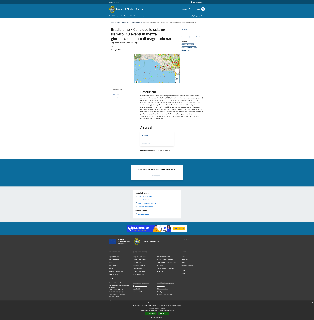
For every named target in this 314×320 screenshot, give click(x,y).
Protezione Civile (135, 22)
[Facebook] (188, 9)
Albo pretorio (161, 286)
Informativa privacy (162, 289)
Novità (118, 22)
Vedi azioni (193, 30)
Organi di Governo (114, 257)
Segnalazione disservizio (140, 286)
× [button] (312, 302)
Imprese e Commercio (139, 265)
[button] (157, 317)
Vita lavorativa (137, 263)
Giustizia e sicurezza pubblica (165, 260)
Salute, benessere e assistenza (165, 268)
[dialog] (157, 310)
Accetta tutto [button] (151, 313)
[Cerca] (203, 9)
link (173, 310)
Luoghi (183, 271)
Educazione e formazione (164, 257)
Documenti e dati (113, 274)
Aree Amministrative (115, 260)
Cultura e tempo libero (139, 260)
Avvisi (183, 263)
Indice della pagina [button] (117, 89)
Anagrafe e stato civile (139, 257)
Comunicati (125, 22)
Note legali (160, 292)
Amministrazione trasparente (165, 283)
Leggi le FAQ (136, 289)
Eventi (183, 274)
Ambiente (160, 265)
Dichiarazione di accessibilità (165, 295)
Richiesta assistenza (138, 292)
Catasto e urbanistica (139, 271)
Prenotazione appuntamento (141, 283)
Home (112, 22)
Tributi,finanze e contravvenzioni (166, 262)
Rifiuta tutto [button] (163, 313)
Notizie (183, 257)
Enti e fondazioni (113, 265)
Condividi (184, 30)
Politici (111, 268)
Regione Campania (114, 2)
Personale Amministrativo (116, 271)
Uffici (110, 263)
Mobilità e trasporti (138, 274)
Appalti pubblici (137, 268)
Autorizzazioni (161, 271)
